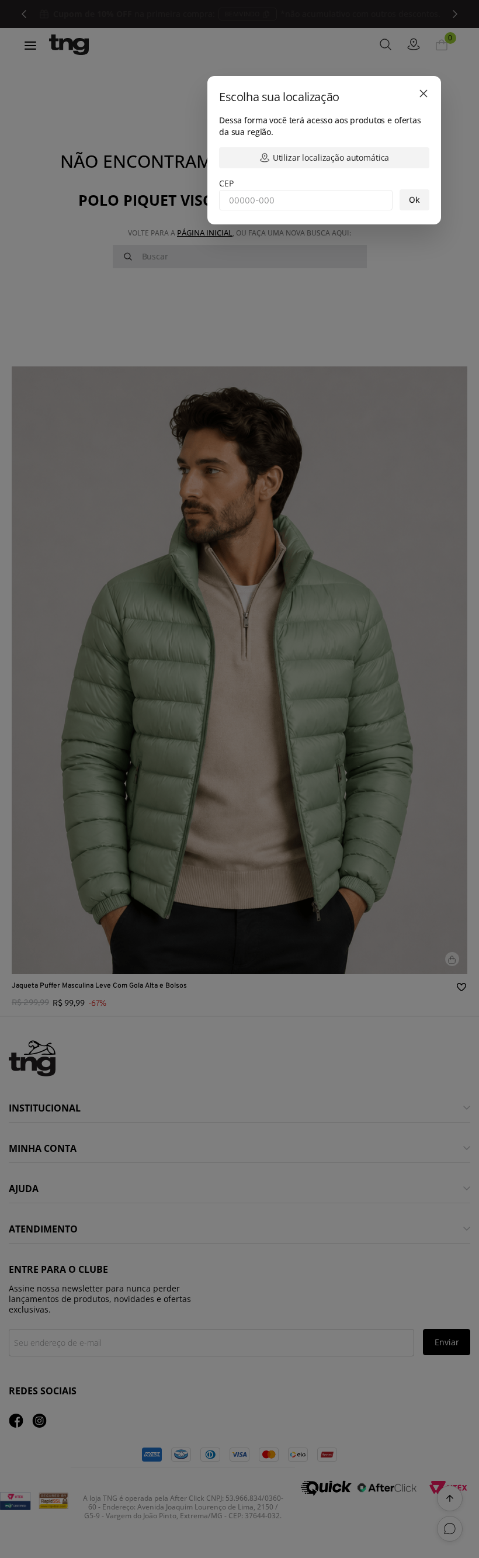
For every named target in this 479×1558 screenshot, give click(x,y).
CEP (226, 183)
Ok (414, 200)
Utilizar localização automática (331, 157)
